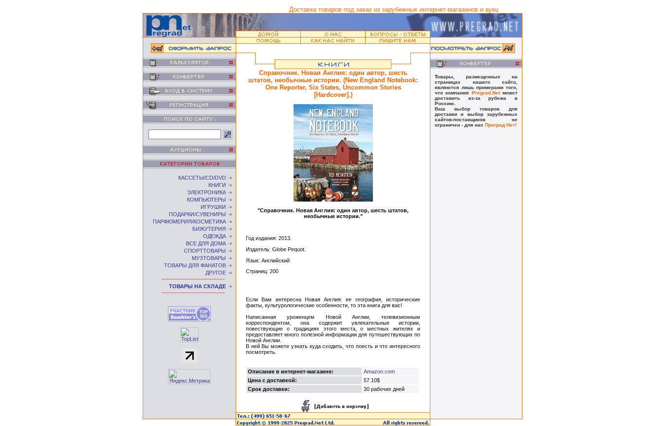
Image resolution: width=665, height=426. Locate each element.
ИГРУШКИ (213, 207)
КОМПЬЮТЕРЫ (206, 200)
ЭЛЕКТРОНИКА (206, 192)
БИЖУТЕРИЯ (209, 229)
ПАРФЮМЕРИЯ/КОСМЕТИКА (189, 221)
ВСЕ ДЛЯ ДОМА (206, 243)
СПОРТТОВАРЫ (205, 251)
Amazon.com (379, 371)
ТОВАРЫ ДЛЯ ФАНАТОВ (195, 265)
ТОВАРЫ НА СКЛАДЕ (197, 286)
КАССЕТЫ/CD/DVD (202, 178)
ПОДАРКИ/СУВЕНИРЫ (197, 214)
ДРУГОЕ (215, 273)
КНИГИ (217, 185)
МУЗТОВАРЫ (209, 258)
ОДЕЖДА (214, 236)
